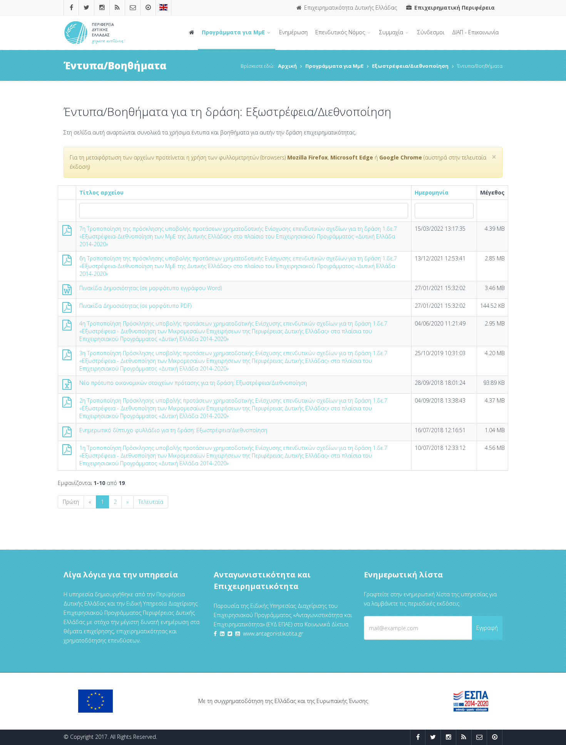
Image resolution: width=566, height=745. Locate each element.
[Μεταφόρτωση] (67, 232)
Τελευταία (150, 501)
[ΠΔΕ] (148, 7)
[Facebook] (71, 7)
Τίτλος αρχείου (101, 192)
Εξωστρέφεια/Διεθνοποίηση (410, 65)
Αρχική (287, 65)
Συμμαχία (392, 32)
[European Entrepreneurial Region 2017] (163, 7)
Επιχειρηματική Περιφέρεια (454, 7)
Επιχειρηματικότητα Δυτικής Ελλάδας (350, 7)
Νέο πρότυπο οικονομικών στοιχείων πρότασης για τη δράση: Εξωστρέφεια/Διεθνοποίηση (193, 382)
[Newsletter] (133, 7)
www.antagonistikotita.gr (273, 633)
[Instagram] (102, 7)
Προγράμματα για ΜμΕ (234, 32)
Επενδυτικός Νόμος (341, 32)
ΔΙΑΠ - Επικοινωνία (475, 32)
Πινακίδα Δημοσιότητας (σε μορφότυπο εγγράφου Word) (150, 288)
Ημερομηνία (432, 192)
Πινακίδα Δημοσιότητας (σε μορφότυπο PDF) (135, 305)
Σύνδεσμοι (430, 32)
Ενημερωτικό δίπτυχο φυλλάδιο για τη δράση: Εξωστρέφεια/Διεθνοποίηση (173, 430)
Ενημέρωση (293, 32)
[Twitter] (86, 7)
